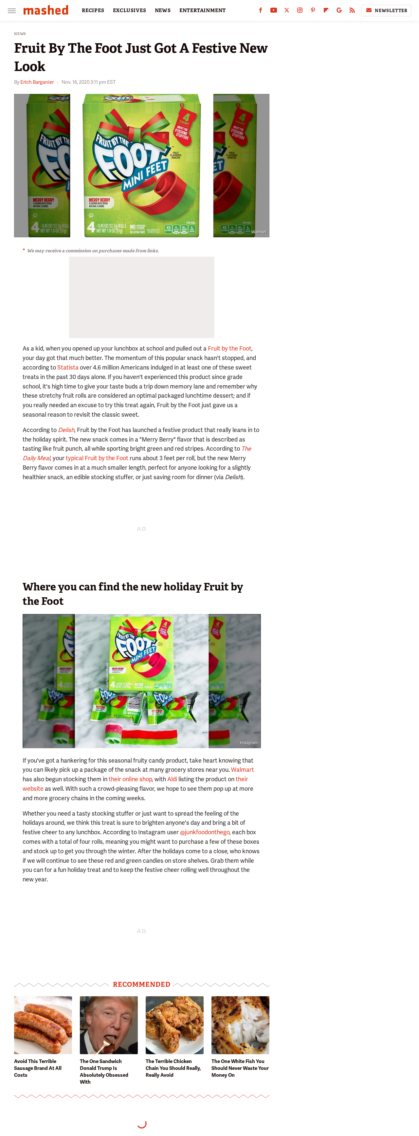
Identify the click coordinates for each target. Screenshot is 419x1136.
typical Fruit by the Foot (97, 458)
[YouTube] (274, 11)
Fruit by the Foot (229, 348)
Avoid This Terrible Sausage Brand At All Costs (38, 1068)
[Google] (339, 11)
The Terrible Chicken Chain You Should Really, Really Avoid (173, 1068)
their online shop (130, 779)
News (20, 34)
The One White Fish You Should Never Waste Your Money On (240, 1068)
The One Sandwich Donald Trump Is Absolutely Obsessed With (104, 1071)
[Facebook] (260, 11)
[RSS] (352, 11)
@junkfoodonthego (204, 832)
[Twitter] (287, 11)
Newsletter (391, 10)
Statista (68, 367)
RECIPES (93, 10)
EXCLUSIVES (129, 10)
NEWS (163, 10)
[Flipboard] (326, 11)
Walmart (258, 232)
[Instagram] (300, 11)
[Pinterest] (313, 11)
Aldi (172, 779)
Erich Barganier (37, 82)
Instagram (249, 743)
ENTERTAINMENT (202, 10)
